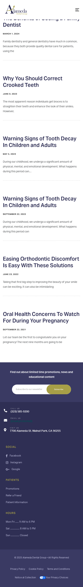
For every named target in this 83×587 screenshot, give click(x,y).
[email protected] (21, 421)
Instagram (16, 462)
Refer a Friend (13, 495)
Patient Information (17, 502)
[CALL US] (41, 411)
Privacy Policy (17, 569)
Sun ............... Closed (17, 535)
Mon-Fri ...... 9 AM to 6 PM (20, 522)
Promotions (12, 489)
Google (16, 469)
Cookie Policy (36, 569)
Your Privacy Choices (57, 577)
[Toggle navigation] (66, 10)
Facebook (15, 456)
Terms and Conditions (58, 569)
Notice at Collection (25, 577)
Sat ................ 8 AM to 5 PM (21, 528)
